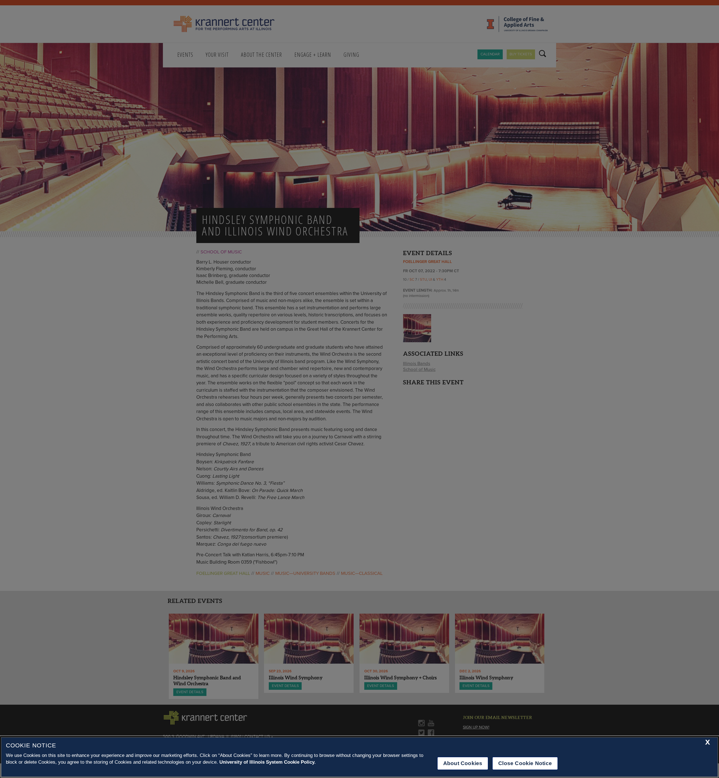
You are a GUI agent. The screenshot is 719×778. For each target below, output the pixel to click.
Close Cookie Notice (525, 763)
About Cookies (462, 763)
